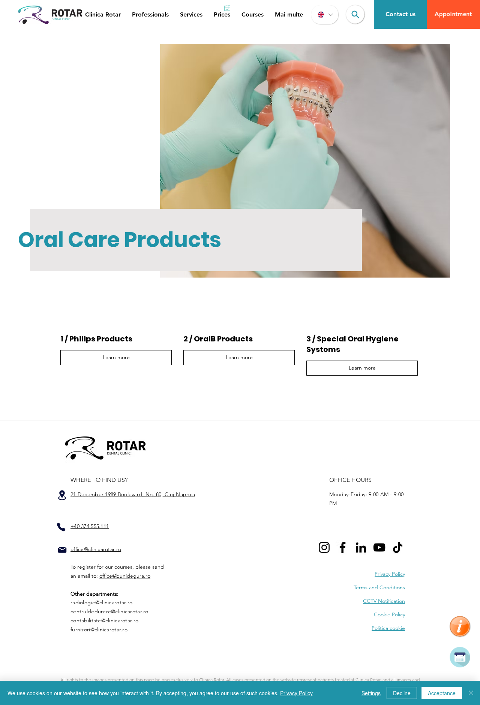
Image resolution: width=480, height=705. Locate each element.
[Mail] (62, 550)
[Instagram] (324, 547)
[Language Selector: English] (324, 14)
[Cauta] (355, 14)
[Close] (471, 693)
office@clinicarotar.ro (95, 549)
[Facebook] (342, 547)
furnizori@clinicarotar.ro (99, 629)
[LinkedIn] (361, 547)
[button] (103, 14)
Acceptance (442, 693)
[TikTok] (397, 547)
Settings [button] (371, 693)
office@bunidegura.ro (124, 575)
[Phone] (61, 527)
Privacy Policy (296, 693)
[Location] (62, 495)
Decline (402, 693)
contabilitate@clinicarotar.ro (104, 620)
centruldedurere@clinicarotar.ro (109, 611)
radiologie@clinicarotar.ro (101, 602)
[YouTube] (379, 547)
